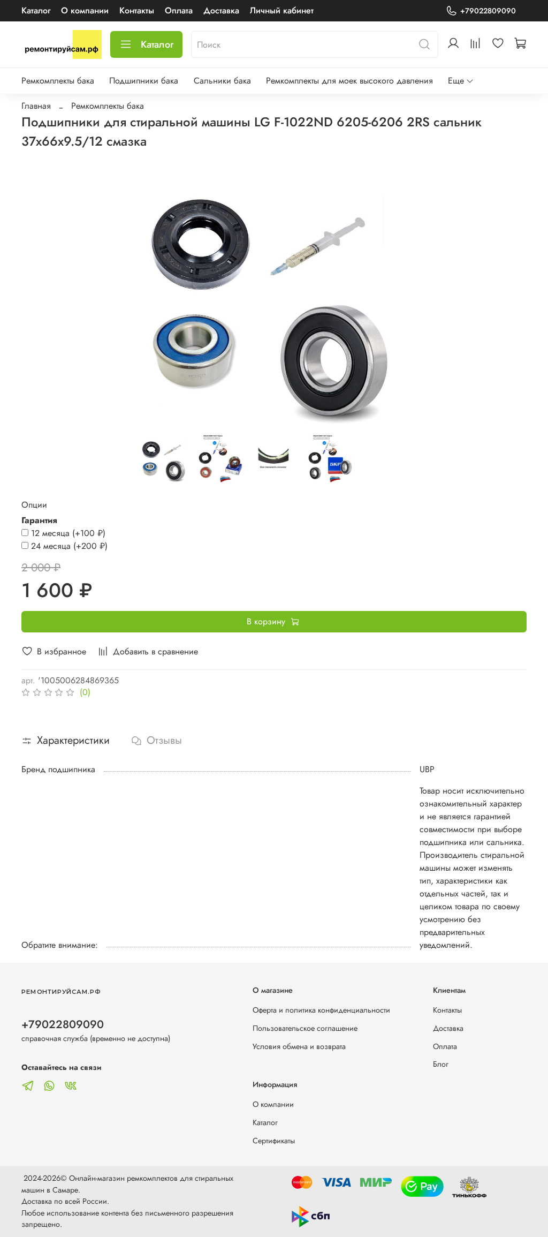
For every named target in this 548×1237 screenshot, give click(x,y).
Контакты (136, 10)
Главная (36, 106)
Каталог (35, 10)
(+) (68, 533)
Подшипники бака (143, 80)
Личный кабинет (282, 10)
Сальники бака (222, 80)
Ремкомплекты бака (57, 80)
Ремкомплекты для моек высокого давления (349, 80)
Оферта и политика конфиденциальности (321, 1010)
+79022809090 (488, 10)
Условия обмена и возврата (299, 1046)
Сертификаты (274, 1140)
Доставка (221, 10)
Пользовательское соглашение (305, 1028)
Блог (440, 1064)
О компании (85, 10)
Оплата (179, 10)
